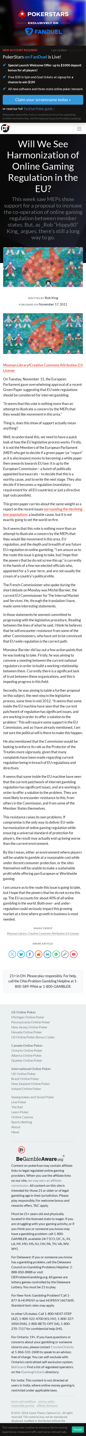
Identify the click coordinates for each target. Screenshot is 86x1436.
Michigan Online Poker (27, 1017)
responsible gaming (22, 1405)
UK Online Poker (23, 1074)
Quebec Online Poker (26, 1060)
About (15, 1127)
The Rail (17, 1107)
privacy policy (46, 1401)
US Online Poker (23, 1012)
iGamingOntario (33, 1372)
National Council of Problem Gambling (60, 118)
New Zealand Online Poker (30, 1084)
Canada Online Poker (27, 1045)
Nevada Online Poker (26, 1032)
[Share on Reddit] (38, 954)
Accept (78, 1429)
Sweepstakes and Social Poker (32, 1097)
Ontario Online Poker (26, 1050)
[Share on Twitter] (12, 954)
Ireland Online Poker (26, 1089)
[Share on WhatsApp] (56, 954)
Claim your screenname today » (43, 99)
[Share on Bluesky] (21, 954)
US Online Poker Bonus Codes (33, 1037)
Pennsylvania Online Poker (30, 1022)
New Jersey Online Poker (29, 1027)
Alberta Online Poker (26, 1055)
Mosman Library (15, 365)
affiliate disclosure (47, 1405)
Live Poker (18, 1102)
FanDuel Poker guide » (39, 108)
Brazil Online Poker (25, 1079)
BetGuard (18, 1367)
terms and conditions (23, 1401)
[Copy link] (65, 954)
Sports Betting (21, 1122)
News (15, 1132)
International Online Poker (31, 1069)
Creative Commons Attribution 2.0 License (53, 933)
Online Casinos (22, 1117)
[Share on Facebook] (30, 954)
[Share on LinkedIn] (47, 954)
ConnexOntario (62, 1347)
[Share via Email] (73, 954)
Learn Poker (20, 1112)
